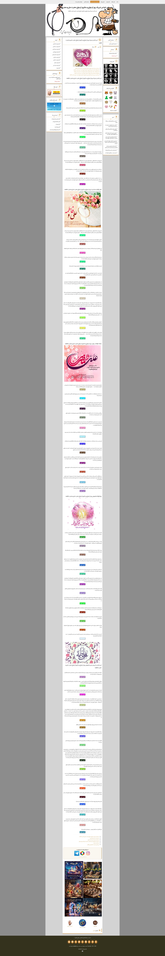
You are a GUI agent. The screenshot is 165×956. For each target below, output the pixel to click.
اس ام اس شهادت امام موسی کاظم (93, 845)
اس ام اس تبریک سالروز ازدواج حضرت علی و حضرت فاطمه (89, 836)
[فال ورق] (74, 907)
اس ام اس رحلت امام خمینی (94, 838)
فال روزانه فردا (57, 127)
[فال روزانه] (74, 871)
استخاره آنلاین (86, 2)
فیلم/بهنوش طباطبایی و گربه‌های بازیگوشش (111, 129)
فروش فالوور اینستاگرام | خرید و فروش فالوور (55, 78)
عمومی (94, 930)
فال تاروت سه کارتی (56, 46)
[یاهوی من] (96, 941)
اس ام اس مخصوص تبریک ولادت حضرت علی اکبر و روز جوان (89, 841)
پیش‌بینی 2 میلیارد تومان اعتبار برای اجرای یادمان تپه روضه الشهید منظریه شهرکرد (110, 142)
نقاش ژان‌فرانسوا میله (113, 53)
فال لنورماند (58, 124)
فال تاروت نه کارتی (56, 57)
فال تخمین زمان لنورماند (56, 119)
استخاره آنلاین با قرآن (113, 44)
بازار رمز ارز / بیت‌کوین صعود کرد (111, 153)
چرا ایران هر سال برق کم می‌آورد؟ (111, 150)
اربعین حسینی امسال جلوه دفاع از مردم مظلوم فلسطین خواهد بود (111, 133)
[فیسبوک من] (89, 941)
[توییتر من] (79, 941)
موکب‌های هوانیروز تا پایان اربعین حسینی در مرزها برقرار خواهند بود (111, 137)
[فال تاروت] (92, 871)
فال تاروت (108, 2)
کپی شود (82, 87)
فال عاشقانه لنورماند (56, 121)
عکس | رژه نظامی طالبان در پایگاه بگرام (111, 121)
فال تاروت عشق (57, 62)
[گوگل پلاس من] (76, 941)
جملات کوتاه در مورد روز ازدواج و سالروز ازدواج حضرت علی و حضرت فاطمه (86, 71)
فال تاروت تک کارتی (56, 44)
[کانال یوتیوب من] (72, 941)
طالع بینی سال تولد (113, 110)
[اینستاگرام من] (86, 941)
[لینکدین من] (69, 941)
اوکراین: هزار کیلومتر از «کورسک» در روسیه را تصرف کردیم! (111, 125)
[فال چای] (92, 907)
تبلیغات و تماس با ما (78, 2)
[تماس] (82, 941)
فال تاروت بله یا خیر (56, 65)
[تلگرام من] (92, 941)
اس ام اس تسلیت (96, 843)
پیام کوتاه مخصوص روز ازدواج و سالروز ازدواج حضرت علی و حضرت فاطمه (86, 73)
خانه (117, 2)
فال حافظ (113, 2)
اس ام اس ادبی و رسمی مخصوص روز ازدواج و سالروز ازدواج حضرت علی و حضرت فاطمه (84, 75)
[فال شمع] (74, 889)
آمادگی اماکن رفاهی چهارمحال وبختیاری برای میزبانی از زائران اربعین (111, 146)
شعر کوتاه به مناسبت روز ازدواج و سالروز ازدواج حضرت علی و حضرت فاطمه (86, 70)
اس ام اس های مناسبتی (95, 2)
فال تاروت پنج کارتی (56, 52)
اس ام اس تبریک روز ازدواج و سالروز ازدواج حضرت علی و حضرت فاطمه (83, 7)
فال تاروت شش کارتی (56, 54)
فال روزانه (102, 2)
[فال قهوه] (92, 889)
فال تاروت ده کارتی (56, 60)
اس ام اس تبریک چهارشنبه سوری (93, 840)
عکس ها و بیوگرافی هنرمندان (55, 129)
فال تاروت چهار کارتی (56, 49)
